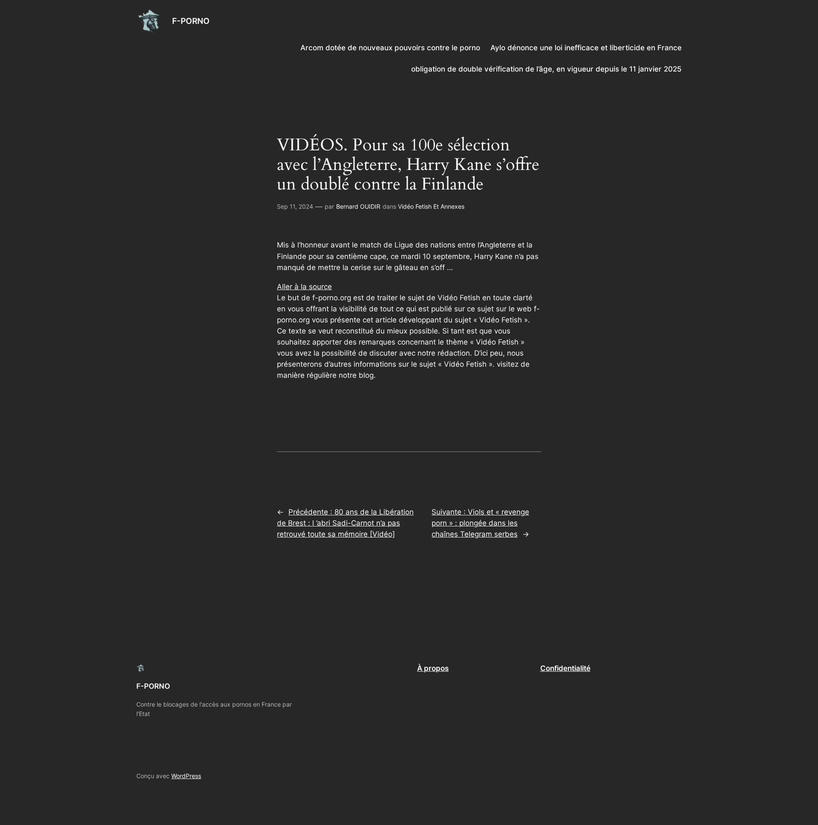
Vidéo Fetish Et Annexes (431, 206)
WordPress (186, 775)
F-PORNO (191, 21)
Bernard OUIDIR (358, 206)
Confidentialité (565, 668)
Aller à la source (304, 286)
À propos (433, 668)
